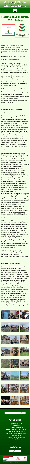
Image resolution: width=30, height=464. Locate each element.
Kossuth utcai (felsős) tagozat (15, 429)
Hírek (15, 425)
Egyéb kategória (15, 424)
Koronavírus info (16, 427)
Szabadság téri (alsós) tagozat (15, 433)
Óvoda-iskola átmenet (15, 431)
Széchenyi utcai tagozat (15, 437)
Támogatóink (16, 439)
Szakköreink (15, 435)
